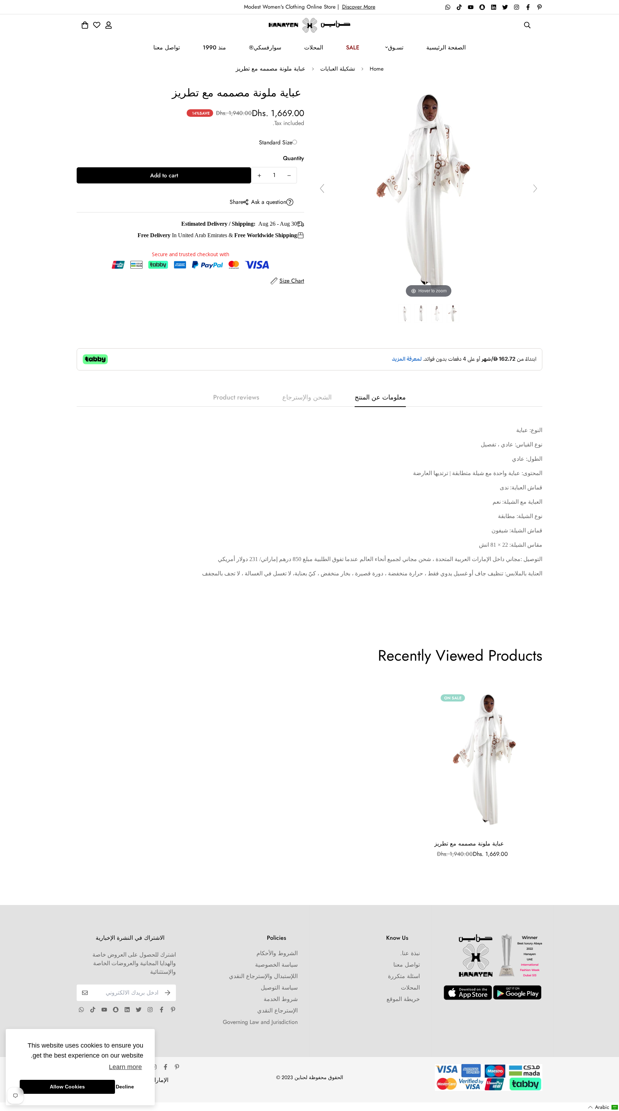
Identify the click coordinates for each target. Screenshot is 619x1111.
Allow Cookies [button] (67, 1087)
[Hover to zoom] (428, 191)
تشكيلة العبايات (337, 69)
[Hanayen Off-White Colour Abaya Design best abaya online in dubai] (453, 314)
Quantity (293, 158)
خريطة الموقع (403, 999)
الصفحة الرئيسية (446, 47)
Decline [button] (125, 1087)
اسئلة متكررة (404, 976)
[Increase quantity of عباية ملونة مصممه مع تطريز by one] (259, 175)
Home (377, 69)
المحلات (313, 47)
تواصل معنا (166, 47)
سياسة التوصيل (279, 987)
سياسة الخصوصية (276, 965)
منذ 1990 (214, 47)
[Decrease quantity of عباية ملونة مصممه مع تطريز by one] (289, 175)
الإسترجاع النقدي (277, 1010)
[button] (603, 1107)
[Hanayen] (309, 25)
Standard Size (275, 142)
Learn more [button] (125, 1067)
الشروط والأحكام (277, 953)
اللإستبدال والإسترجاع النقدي (263, 976)
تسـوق (395, 47)
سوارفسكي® (265, 47)
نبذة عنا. (410, 953)
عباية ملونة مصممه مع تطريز (469, 843)
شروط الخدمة (281, 999)
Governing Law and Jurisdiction (260, 1022)
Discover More (358, 7)
